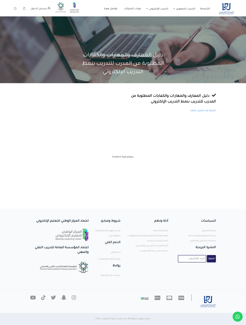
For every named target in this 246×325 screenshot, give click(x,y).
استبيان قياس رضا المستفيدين (154, 251)
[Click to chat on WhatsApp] (238, 317)
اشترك (211, 259)
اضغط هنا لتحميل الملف (203, 110)
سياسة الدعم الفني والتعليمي (203, 241)
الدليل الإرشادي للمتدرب (157, 241)
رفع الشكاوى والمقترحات (109, 259)
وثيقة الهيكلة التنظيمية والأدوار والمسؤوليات (148, 236)
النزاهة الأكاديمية (160, 231)
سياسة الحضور (209, 231)
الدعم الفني (115, 252)
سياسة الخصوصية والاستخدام (202, 236)
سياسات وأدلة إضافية (110, 275)
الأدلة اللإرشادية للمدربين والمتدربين (151, 246)
